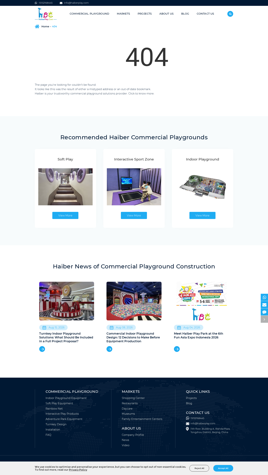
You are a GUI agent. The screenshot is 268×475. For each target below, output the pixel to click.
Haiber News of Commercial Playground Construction (134, 266)
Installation (53, 429)
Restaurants (130, 403)
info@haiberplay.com (76, 2)
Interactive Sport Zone (134, 159)
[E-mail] (264, 304)
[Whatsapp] (264, 297)
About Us (166, 13)
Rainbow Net (54, 408)
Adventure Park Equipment (64, 419)
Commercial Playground (89, 13)
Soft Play (65, 159)
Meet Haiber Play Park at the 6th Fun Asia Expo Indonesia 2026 (198, 335)
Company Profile (133, 435)
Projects (145, 13)
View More (65, 215)
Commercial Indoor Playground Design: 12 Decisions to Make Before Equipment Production (133, 337)
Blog (185, 13)
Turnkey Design (56, 424)
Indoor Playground (202, 159)
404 (54, 26)
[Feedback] (264, 311)
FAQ (48, 435)
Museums (128, 413)
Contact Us (205, 13)
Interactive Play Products (62, 413)
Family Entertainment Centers (142, 419)
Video (125, 445)
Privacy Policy (78, 469)
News (125, 440)
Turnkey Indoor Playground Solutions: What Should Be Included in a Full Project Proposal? (66, 337)
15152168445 (46, 2)
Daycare (127, 408)
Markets (123, 13)
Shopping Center (133, 398)
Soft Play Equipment (59, 403)
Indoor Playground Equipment (66, 398)
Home (45, 26)
